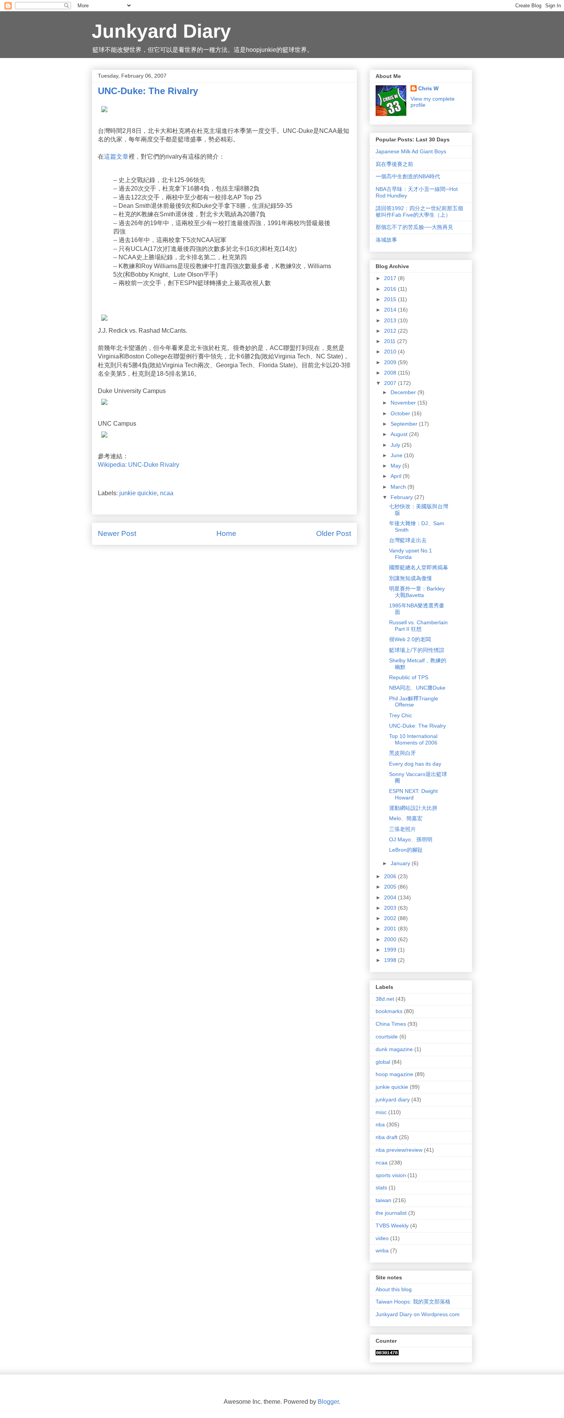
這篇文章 (116, 156)
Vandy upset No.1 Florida (410, 553)
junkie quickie (138, 493)
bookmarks (389, 1011)
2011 (390, 341)
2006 (391, 876)
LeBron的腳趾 (406, 850)
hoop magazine (394, 1074)
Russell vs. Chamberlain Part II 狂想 (418, 625)
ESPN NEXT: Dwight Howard (413, 794)
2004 (391, 897)
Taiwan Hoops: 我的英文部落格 (413, 1302)
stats (381, 1187)
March (399, 487)
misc (381, 1112)
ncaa (166, 493)
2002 (391, 918)
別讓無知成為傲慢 (410, 578)
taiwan (383, 1200)
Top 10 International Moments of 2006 (413, 739)
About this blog (394, 1289)
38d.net (385, 999)
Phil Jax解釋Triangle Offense (413, 701)
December (404, 392)
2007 (391, 383)
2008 (391, 373)
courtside (387, 1036)
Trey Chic (400, 715)
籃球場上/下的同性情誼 (416, 650)
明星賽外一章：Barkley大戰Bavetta (417, 591)
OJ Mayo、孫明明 (410, 839)
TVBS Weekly (392, 1225)
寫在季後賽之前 (394, 164)
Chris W (428, 88)
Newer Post (117, 533)
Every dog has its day (415, 764)
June (397, 455)
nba (380, 1124)
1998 (391, 960)
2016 (391, 289)
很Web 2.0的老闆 (410, 639)
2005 (391, 887)
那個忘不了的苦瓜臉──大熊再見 (414, 227)
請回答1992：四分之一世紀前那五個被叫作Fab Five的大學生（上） (419, 211)
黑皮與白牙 (402, 753)
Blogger (328, 1401)
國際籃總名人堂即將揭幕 (418, 567)
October (401, 413)
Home (226, 533)
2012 (391, 331)
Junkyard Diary (161, 31)
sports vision (391, 1175)
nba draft (386, 1137)
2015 (391, 299)
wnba (382, 1250)
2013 (391, 320)
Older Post (333, 533)
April (397, 476)
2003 (391, 908)
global (383, 1062)
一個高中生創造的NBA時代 (408, 176)
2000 (391, 939)
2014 (391, 310)
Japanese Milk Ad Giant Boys (411, 151)
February (402, 497)
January (401, 863)
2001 (391, 928)
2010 (391, 351)
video (382, 1238)
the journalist (391, 1213)
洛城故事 (386, 240)
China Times (391, 1024)
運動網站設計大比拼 (413, 808)
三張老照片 (402, 829)
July (396, 445)
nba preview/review (399, 1150)
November (404, 403)
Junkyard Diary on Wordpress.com (418, 1314)
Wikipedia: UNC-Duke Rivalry (138, 464)
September (405, 424)
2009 (391, 362)
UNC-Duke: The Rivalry (417, 726)
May (396, 466)
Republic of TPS (408, 677)
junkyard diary (393, 1099)
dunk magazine (394, 1049)
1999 (391, 950)
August (400, 434)
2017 (391, 278)
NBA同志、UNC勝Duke (417, 688)
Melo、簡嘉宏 (405, 818)
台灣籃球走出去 (408, 540)
